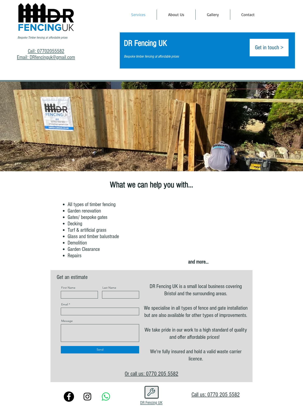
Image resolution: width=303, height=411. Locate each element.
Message (67, 320)
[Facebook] (69, 396)
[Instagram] (87, 396)
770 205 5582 (163, 374)
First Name (68, 287)
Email (64, 304)
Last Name (109, 287)
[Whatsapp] (106, 396)
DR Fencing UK (151, 402)
